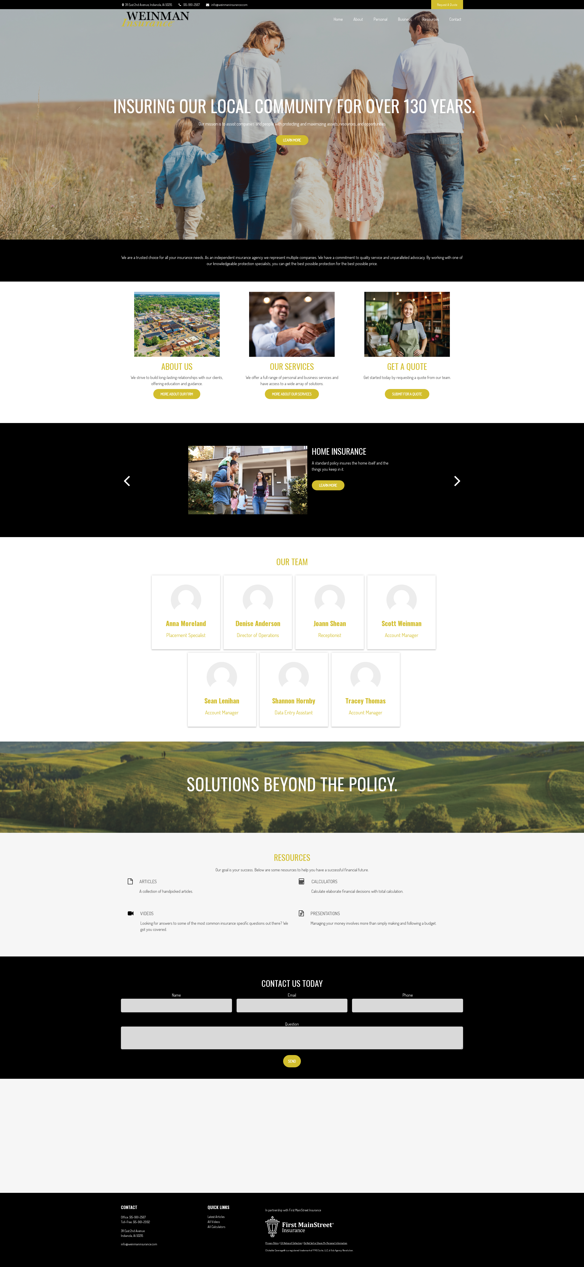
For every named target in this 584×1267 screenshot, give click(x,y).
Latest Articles (216, 1217)
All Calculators (216, 1227)
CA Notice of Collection (291, 1243)
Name (176, 995)
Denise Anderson (257, 623)
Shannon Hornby (293, 700)
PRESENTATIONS (325, 913)
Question (292, 1024)
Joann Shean (329, 623)
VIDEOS (147, 913)
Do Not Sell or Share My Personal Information (325, 1243)
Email (292, 995)
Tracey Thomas (365, 700)
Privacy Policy (272, 1243)
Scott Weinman (402, 623)
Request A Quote (447, 5)
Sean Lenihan (221, 700)
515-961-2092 (141, 1222)
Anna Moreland (186, 623)
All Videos (214, 1222)
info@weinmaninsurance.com (229, 5)
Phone (407, 995)
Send (292, 1061)
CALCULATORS (324, 881)
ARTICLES (148, 881)
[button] (338, 19)
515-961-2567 (191, 5)
